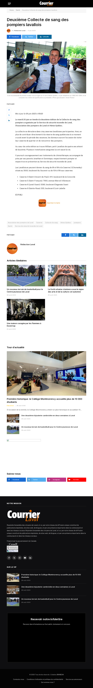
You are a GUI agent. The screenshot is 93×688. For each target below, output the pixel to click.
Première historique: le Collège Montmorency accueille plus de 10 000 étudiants (44, 400)
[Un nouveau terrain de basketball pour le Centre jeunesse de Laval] (26, 275)
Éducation (10, 405)
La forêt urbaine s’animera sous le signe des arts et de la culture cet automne (66, 290)
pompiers (77, 222)
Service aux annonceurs (74, 679)
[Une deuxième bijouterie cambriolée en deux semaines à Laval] (13, 418)
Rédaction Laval (19, 30)
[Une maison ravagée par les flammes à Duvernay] (26, 309)
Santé (18, 10)
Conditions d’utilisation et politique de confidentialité (45, 679)
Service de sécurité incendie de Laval (28, 226)
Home (12, 10)
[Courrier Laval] (46, 3)
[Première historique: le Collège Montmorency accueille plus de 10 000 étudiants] (46, 373)
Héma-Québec (66, 222)
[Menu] (9, 3)
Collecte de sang (51, 222)
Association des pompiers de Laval (20, 222)
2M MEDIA (60, 674)
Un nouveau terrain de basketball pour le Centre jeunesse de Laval (25, 290)
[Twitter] (9, 115)
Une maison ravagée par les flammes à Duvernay (24, 324)
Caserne (39, 222)
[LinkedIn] (9, 120)
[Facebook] (9, 110)
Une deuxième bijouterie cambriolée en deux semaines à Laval (48, 415)
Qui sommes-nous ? (48, 682)
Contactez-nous (18, 679)
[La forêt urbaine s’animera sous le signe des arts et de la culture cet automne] (67, 275)
